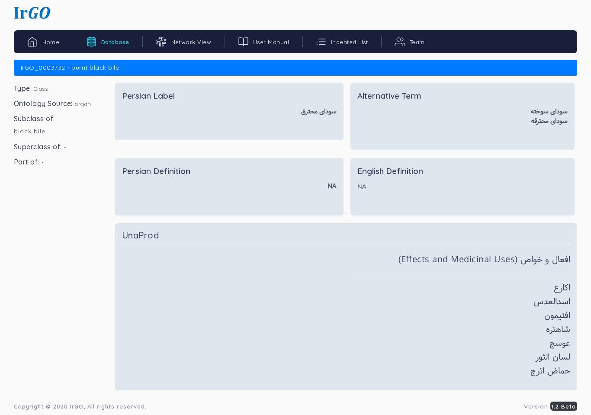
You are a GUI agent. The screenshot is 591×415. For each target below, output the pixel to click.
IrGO (77, 406)
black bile (29, 131)
